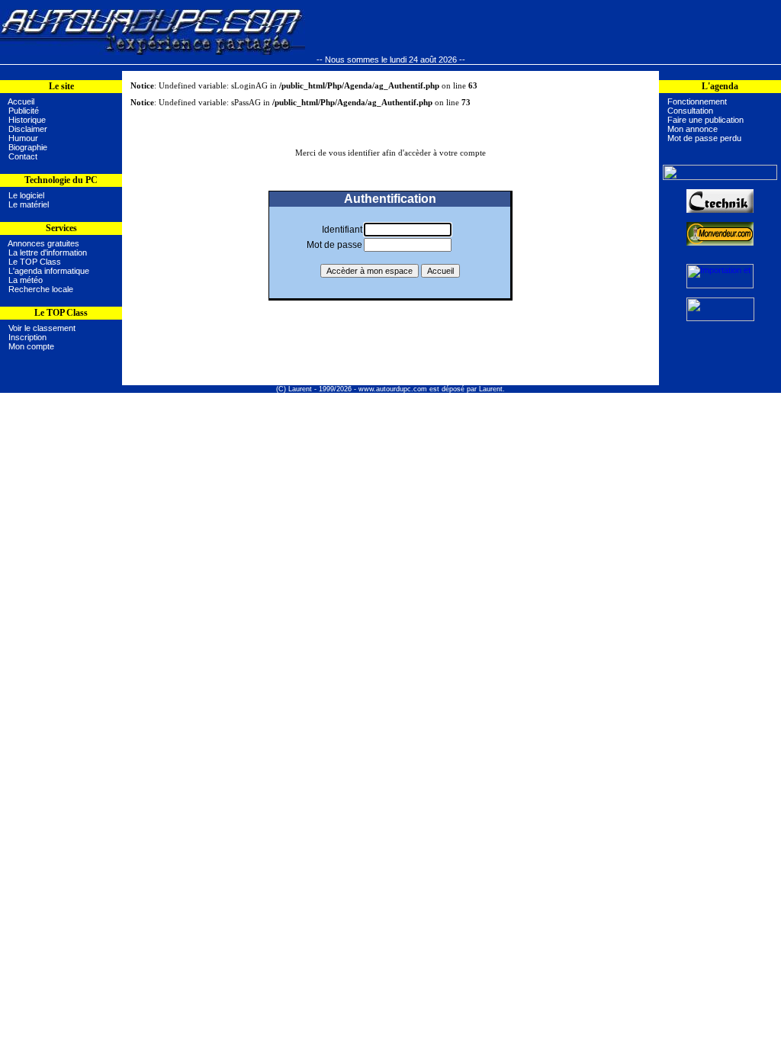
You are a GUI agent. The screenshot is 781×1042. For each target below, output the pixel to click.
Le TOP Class (34, 261)
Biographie (27, 147)
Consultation (690, 110)
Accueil (21, 101)
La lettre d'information (47, 252)
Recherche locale (40, 289)
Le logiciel (24, 195)
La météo (25, 280)
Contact (22, 156)
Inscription (27, 337)
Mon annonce (692, 128)
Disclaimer (27, 128)
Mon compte (31, 346)
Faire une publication (705, 119)
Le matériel (26, 204)
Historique (27, 119)
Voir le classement (42, 328)
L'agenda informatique (48, 270)
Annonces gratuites (43, 243)
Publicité (23, 110)
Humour (23, 138)
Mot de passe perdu (704, 138)
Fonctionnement (697, 101)
